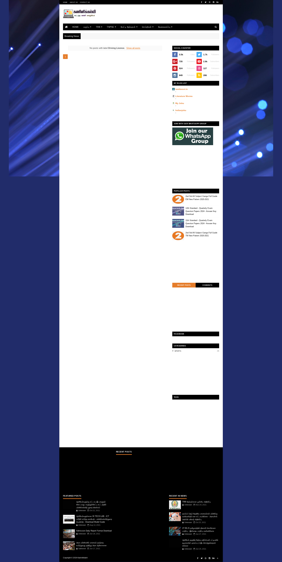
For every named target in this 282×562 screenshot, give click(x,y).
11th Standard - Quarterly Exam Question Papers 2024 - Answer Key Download (201, 223)
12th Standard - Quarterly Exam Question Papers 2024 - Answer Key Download (201, 211)
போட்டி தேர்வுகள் (128, 27)
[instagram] (213, 2)
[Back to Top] (217, 558)
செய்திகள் (147, 27)
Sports (177, 351)
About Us (74, 2)
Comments (207, 285)
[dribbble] (209, 2)
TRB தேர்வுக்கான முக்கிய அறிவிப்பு (196, 502)
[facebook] (201, 2)
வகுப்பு (86, 27)
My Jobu (179, 103)
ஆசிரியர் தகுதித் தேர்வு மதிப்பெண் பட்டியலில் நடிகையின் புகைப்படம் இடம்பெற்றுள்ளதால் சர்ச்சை (200, 543)
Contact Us (85, 2)
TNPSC (110, 27)
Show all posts (133, 48)
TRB (98, 27)
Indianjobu (180, 110)
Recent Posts (184, 285)
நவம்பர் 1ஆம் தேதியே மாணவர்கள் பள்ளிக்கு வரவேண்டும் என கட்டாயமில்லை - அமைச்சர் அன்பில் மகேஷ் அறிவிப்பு (200, 517)
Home (65, 2)
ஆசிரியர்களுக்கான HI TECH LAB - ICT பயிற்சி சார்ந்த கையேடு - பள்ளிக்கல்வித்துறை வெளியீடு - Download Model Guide (94, 519)
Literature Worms (184, 96)
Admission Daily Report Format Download (94, 531)
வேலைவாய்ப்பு (164, 27)
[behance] (217, 2)
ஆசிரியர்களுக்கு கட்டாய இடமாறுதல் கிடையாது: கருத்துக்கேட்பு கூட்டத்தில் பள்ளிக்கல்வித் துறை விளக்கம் (91, 505)
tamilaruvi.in (181, 89)
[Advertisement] (165, 18)
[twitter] (205, 2)
